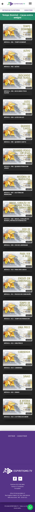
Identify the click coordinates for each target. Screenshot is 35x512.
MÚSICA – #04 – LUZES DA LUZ (14, 117)
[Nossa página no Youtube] (20, 479)
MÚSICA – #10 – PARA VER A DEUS (15, 269)
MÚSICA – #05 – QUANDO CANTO (15, 142)
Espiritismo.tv (14, 506)
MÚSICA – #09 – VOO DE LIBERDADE (16, 245)
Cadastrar (28, 10)
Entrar (11, 436)
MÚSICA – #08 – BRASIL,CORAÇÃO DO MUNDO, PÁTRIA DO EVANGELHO (16, 219)
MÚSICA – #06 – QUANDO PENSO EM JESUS (16, 167)
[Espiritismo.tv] (16, 4)
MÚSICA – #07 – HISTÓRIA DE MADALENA (14, 193)
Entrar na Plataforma (11, 10)
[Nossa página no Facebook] (15, 479)
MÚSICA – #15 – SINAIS (11, 392)
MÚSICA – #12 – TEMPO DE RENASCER (17, 319)
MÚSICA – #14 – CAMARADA (13, 368)
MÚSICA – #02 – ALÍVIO (11, 66)
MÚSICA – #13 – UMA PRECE (13, 343)
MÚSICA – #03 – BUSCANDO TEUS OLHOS (15, 92)
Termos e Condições (17, 486)
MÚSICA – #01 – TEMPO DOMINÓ (15, 42)
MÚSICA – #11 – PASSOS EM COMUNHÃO (17, 294)
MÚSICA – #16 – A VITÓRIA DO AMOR (16, 417)
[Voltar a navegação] (2, 4)
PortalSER (17, 488)
